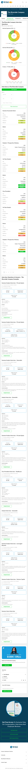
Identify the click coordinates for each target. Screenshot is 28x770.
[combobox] (7, 94)
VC (25, 6)
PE (12, 6)
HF (15, 6)
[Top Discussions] (5, 6)
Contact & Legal (4, 762)
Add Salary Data (14, 730)
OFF (20, 6)
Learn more (7, 665)
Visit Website (6, 674)
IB (10, 6)
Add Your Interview (7, 691)
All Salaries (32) (18, 18)
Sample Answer (7, 317)
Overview (3, 18)
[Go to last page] (13, 272)
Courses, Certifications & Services (7, 751)
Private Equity (5, 678)
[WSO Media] (8, 6)
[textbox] (4, 94)
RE (17, 6)
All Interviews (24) (10, 18)
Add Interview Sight (14, 734)
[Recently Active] (2, 6)
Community (3, 755)
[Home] (5, 2)
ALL (23, 6)
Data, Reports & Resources (5, 758)
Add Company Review (14, 738)
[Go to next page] (11, 272)
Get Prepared (14, 89)
